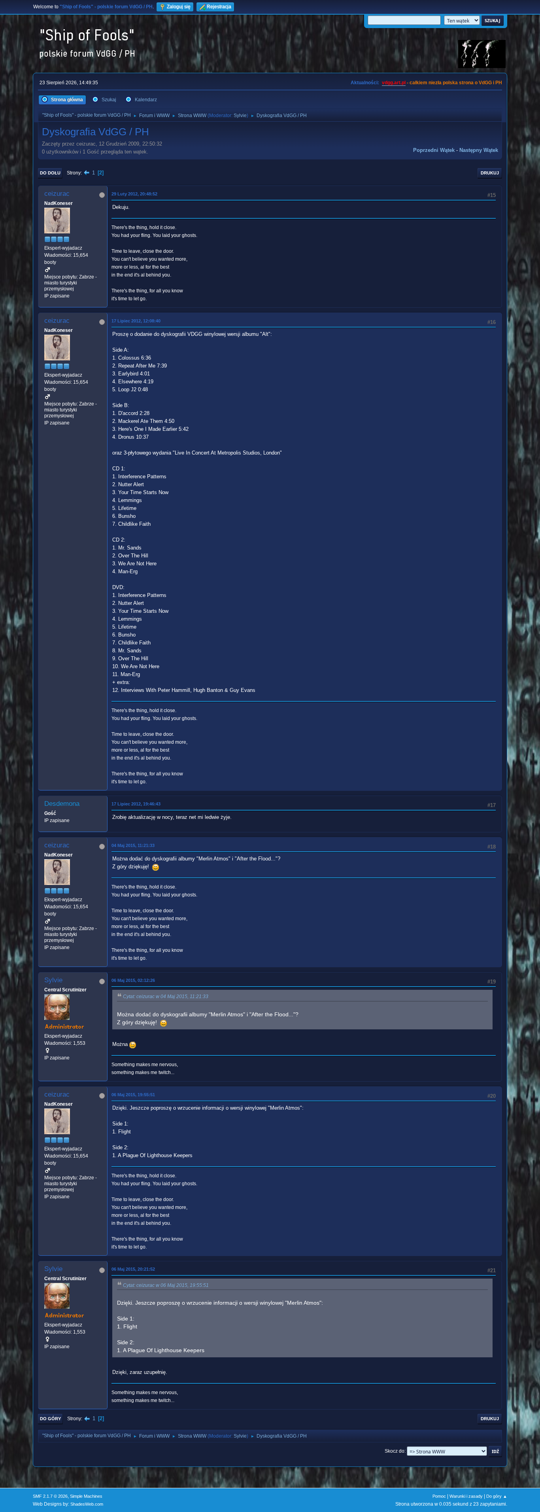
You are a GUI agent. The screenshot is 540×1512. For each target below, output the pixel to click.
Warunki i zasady (466, 1496)
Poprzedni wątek (434, 150)
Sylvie (240, 115)
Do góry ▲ (496, 1496)
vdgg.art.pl (394, 82)
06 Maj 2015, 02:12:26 (133, 980)
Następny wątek (478, 150)
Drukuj (490, 173)
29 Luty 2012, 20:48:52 (134, 193)
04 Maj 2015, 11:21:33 (133, 845)
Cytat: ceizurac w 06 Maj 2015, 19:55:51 (166, 1285)
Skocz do (394, 1451)
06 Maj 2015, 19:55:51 (133, 1094)
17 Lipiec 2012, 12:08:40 (135, 320)
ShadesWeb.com (86, 1504)
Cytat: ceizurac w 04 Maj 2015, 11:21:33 (165, 996)
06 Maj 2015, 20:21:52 (133, 1269)
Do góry (50, 1418)
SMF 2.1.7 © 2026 (50, 1496)
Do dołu (50, 173)
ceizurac (57, 193)
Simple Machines (86, 1496)
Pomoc (439, 1496)
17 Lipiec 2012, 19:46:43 (135, 803)
